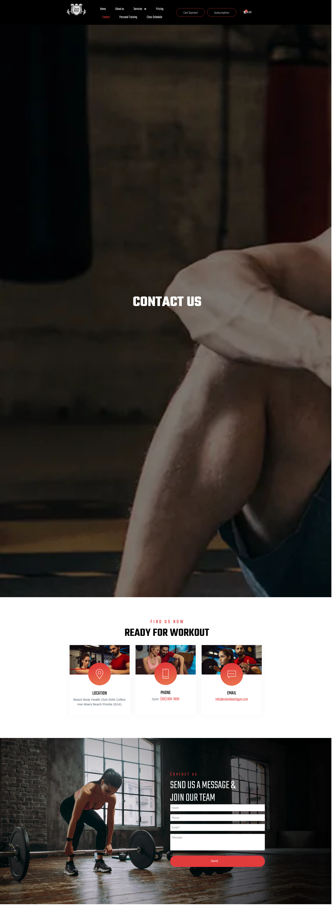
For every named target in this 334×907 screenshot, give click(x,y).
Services (138, 9)
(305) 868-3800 (169, 699)
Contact (106, 17)
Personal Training (128, 17)
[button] (190, 12)
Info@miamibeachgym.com (231, 699)
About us (119, 9)
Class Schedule (154, 17)
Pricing (159, 9)
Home (103, 9)
